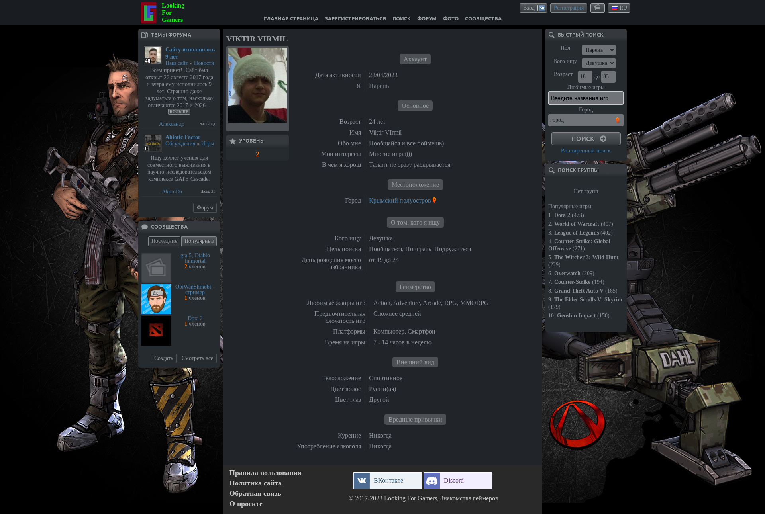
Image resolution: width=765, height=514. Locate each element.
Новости (204, 63)
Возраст (563, 74)
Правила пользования (266, 473)
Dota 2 (195, 318)
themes (598, 8)
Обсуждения (180, 144)
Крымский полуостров (400, 200)
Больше (179, 111)
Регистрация (569, 8)
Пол (565, 48)
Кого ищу (565, 61)
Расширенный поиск (586, 151)
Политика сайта (256, 483)
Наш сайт (176, 63)
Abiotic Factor (182, 137)
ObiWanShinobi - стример (195, 289)
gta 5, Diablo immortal (195, 258)
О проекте (246, 504)
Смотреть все (197, 358)
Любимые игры (585, 87)
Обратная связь (255, 493)
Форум (205, 208)
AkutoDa (172, 192)
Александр (171, 124)
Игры (207, 144)
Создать (163, 358)
